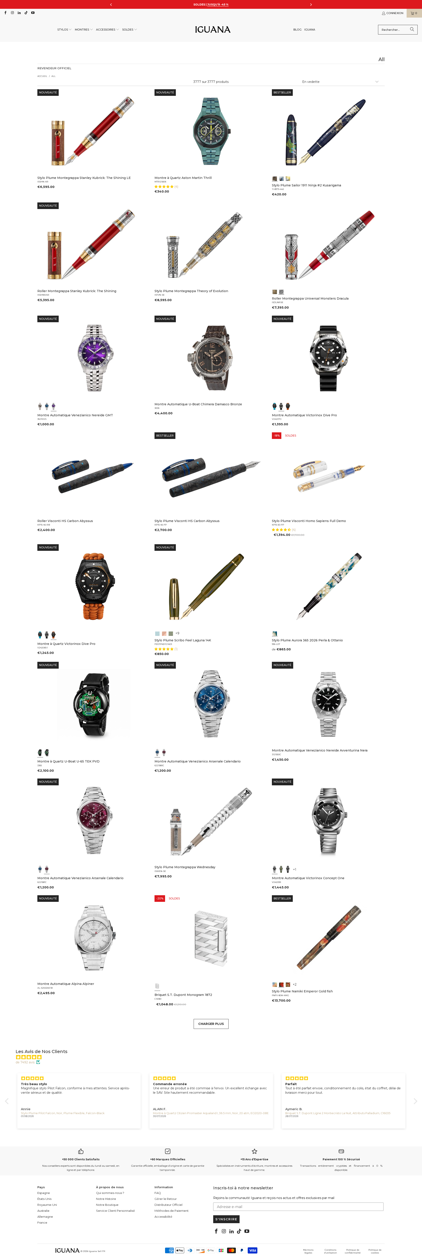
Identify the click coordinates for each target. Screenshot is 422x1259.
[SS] (46, 752)
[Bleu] (46, 406)
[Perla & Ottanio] (274, 633)
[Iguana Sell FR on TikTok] (26, 13)
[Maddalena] (164, 633)
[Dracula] (281, 291)
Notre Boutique (107, 1204)
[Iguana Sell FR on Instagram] (12, 13)
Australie (43, 1210)
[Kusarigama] (274, 178)
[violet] (53, 406)
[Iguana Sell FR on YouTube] (33, 13)
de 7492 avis (25, 1062)
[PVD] (40, 752)
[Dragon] (288, 984)
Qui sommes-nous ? (110, 1193)
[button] (64, 30)
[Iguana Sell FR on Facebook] (5, 13)
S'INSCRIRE (226, 1219)
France (42, 1222)
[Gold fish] (281, 984)
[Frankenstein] (274, 291)
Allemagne (45, 1216)
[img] (213, 1057)
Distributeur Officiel (168, 1204)
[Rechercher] (412, 30)
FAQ (158, 1193)
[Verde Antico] (170, 633)
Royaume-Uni (47, 1204)
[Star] (281, 178)
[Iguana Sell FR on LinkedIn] (19, 13)
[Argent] (157, 986)
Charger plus (211, 1024)
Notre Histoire (106, 1199)
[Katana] (288, 178)
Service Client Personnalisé (115, 1210)
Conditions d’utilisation (330, 1251)
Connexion (394, 13)
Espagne (43, 1193)
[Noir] (40, 406)
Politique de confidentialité (353, 1251)
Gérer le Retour (166, 1199)
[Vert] (281, 869)
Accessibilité (163, 1216)
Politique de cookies (375, 1251)
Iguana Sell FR (97, 1251)
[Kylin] (274, 984)
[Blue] (157, 633)
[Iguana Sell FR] (213, 30)
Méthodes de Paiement (172, 1210)
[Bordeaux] (164, 752)
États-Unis (44, 1199)
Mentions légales (308, 1251)
